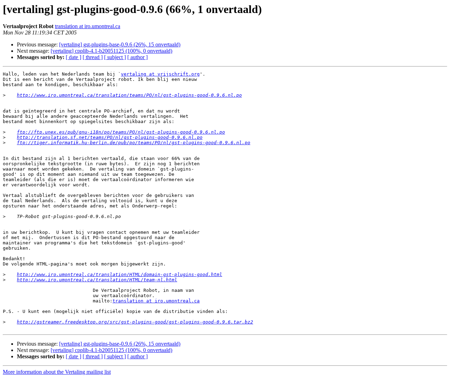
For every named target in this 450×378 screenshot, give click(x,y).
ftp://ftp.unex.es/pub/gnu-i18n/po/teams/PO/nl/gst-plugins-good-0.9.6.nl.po (121, 132)
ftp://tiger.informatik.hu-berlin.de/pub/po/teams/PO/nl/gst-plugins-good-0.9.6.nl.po (133, 142)
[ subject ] (115, 57)
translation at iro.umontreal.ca (87, 26)
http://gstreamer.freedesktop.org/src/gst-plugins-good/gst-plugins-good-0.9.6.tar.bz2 (135, 322)
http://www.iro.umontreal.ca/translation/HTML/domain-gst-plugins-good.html (119, 274)
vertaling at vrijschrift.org (160, 74)
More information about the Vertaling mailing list (57, 372)
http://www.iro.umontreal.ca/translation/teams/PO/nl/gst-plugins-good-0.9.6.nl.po (129, 95)
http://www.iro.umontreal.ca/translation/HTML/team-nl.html (97, 279)
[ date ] (73, 57)
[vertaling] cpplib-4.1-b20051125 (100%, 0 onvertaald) (111, 51)
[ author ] (137, 57)
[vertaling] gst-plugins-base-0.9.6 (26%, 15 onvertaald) (119, 44)
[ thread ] (93, 57)
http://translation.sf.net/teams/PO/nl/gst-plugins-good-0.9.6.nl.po (109, 137)
